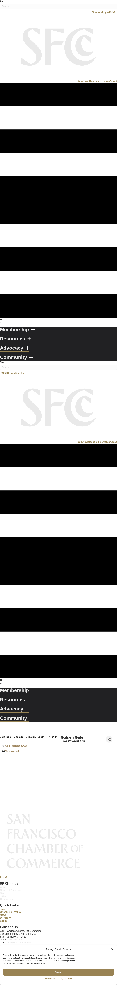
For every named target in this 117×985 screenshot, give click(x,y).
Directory (31, 737)
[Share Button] (109, 739)
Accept (58, 972)
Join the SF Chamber (12, 737)
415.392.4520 (15, 939)
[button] (112, 949)
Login (40, 737)
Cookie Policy (49, 979)
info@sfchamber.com (19, 942)
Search (4, 1)
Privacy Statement (64, 979)
